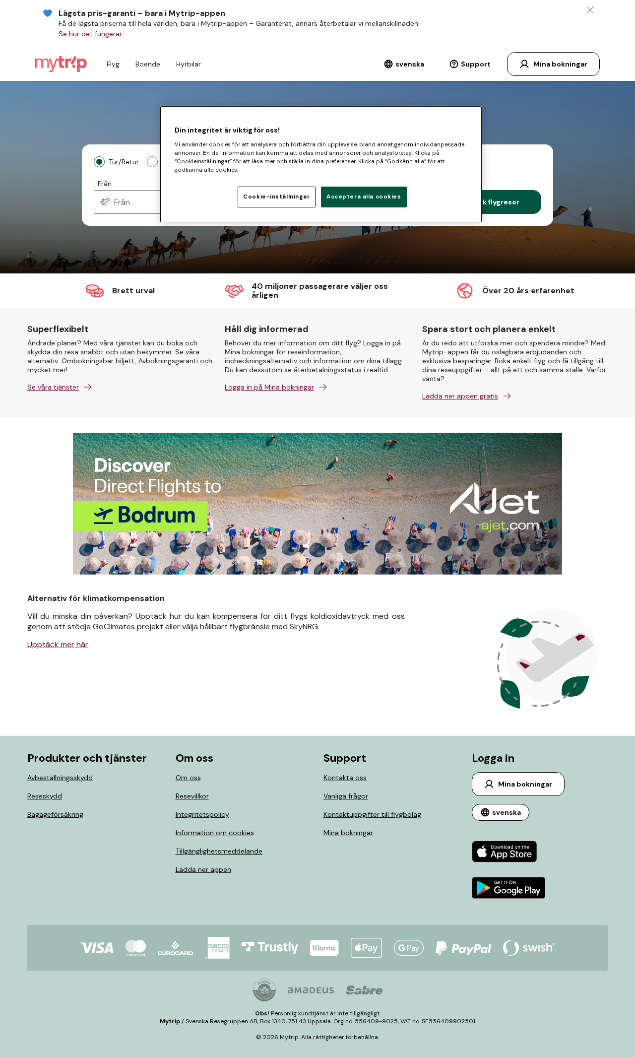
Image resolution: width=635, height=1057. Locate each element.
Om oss (188, 777)
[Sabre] (364, 990)
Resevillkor (192, 796)
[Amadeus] (311, 990)
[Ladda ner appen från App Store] (509, 853)
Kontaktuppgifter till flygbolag (372, 814)
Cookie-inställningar (276, 196)
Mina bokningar (348, 832)
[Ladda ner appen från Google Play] (509, 889)
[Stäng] (590, 9)
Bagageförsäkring (55, 814)
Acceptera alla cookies (363, 196)
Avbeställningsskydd (60, 777)
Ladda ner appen (203, 869)
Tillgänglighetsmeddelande (219, 851)
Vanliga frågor (345, 796)
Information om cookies (215, 832)
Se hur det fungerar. (91, 33)
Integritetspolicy (202, 814)
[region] (321, 164)
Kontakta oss (345, 777)
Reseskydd (44, 796)
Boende (147, 64)
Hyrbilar (188, 64)
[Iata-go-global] (264, 990)
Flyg (113, 64)
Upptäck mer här (57, 644)
